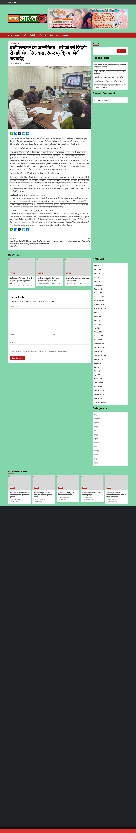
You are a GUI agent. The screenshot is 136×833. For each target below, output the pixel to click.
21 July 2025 (27, 63)
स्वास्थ (17, 43)
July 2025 (97, 316)
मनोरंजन (57, 35)
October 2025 (99, 304)
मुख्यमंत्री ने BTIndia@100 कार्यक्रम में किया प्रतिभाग (109, 77)
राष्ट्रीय (25, 35)
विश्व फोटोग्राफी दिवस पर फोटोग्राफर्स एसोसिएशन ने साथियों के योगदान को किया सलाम (109, 86)
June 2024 (97, 367)
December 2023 (99, 390)
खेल (46, 35)
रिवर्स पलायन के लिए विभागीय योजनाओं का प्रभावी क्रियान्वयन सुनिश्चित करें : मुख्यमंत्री (21, 280)
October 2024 (99, 351)
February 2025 (99, 336)
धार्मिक (40, 35)
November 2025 (99, 301)
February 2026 (99, 289)
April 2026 (97, 281)
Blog (95, 415)
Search (96, 43)
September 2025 (100, 308)
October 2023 (99, 398)
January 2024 (98, 386)
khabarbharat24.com (16, 63)
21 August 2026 (26, 285)
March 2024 (98, 379)
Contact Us (66, 35)
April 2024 (97, 375)
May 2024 (97, 371)
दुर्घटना (96, 435)
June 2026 (97, 273)
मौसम (51, 35)
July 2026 (97, 269)
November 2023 (99, 394)
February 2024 (99, 383)
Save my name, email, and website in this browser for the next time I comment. (40, 351)
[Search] (126, 35)
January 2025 (98, 340)
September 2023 (100, 402)
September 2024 (100, 355)
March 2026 (98, 285)
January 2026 (98, 293)
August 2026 (98, 265)
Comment (14, 307)
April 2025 (97, 328)
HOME (10, 35)
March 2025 (98, 332)
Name (12, 334)
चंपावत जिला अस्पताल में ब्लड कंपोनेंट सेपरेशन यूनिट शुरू (108, 81)
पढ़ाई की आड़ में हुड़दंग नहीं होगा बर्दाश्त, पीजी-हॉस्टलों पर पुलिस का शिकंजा (49, 279)
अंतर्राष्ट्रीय (33, 35)
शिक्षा (95, 459)
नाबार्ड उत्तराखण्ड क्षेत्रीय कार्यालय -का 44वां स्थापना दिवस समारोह (71, 240)
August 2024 (98, 359)
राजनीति (96, 451)
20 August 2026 (87, 499)
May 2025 (97, 324)
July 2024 (97, 363)
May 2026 (97, 277)
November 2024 (99, 347)
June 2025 (97, 320)
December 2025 (99, 297)
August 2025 (98, 312)
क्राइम (96, 427)
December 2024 (99, 343)
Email (53, 334)
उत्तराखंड (17, 35)
